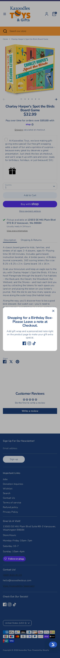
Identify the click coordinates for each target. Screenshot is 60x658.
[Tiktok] (34, 343)
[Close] (53, 311)
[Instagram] (29, 343)
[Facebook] (24, 343)
